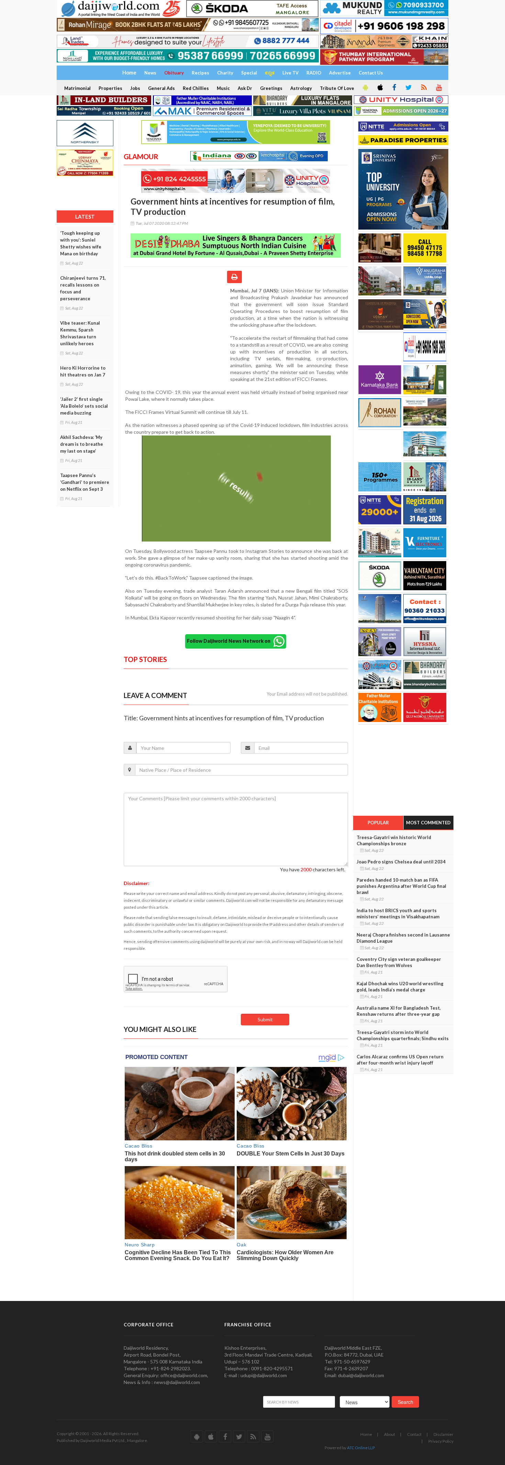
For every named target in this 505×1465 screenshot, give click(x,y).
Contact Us (371, 72)
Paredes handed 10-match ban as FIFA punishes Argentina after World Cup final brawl (401, 886)
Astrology (301, 88)
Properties (110, 88)
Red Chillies (196, 88)
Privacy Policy (440, 1441)
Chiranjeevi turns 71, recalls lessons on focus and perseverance (83, 288)
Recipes (200, 72)
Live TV (290, 72)
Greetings (271, 88)
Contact (414, 1434)
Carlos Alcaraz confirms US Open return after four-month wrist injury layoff (400, 1060)
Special (249, 72)
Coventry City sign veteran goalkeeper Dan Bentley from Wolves (399, 962)
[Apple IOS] (379, 87)
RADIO (313, 72)
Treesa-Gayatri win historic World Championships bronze (394, 840)
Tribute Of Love (337, 88)
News (150, 72)
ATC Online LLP (361, 1447)
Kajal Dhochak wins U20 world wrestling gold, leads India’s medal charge (400, 986)
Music (223, 88)
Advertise (340, 72)
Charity (225, 72)
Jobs (135, 88)
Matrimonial (77, 88)
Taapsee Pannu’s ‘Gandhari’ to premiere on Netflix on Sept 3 (84, 482)
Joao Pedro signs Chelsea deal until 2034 (401, 861)
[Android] (365, 87)
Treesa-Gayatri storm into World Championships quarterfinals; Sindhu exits (403, 1035)
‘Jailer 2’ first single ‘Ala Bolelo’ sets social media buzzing (84, 406)
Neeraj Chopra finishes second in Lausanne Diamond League (403, 938)
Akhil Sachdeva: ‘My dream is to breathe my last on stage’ (81, 444)
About (389, 1434)
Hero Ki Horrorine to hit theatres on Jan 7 (82, 371)
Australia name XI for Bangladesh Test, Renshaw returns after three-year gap (399, 1011)
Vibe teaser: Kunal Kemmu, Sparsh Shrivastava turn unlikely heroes (80, 333)
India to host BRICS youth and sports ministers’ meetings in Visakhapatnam (398, 913)
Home (366, 1434)
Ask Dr (245, 88)
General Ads (161, 88)
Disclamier (443, 1434)
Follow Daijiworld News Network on (230, 640)
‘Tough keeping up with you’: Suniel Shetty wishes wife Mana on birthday (80, 243)
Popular (378, 822)
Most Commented (428, 822)
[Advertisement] (176, 332)
